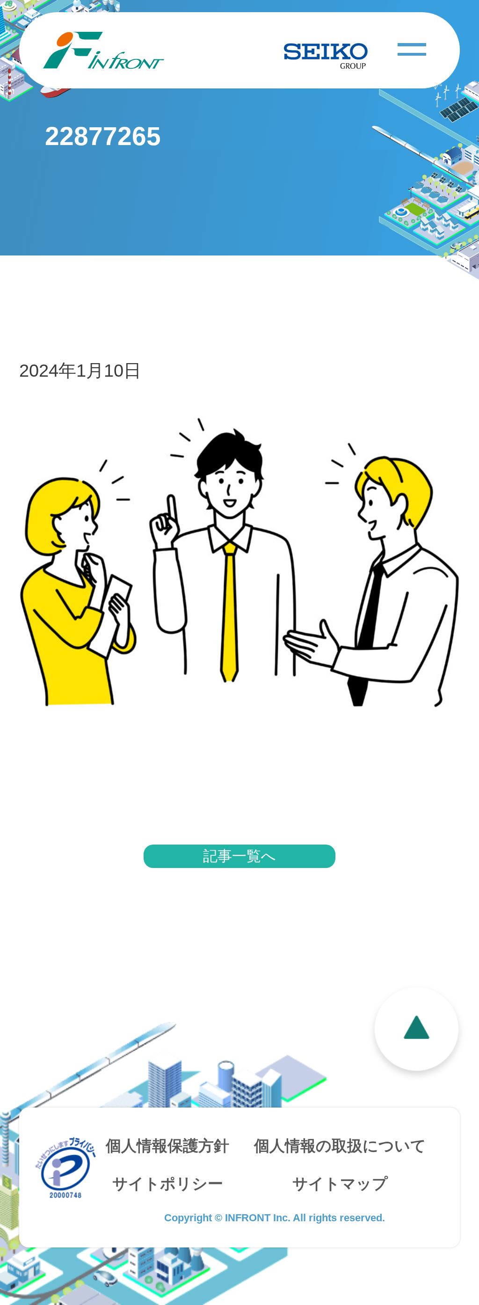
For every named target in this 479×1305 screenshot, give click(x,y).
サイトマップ (340, 1183)
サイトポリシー (167, 1183)
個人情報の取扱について (340, 1145)
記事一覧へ (239, 856)
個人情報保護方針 (167, 1145)
